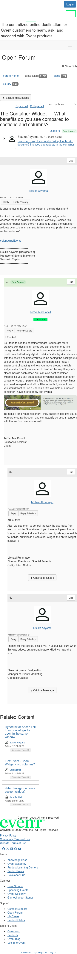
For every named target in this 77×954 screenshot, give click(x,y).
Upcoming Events (17, 890)
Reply (6, 201)
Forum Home (11, 75)
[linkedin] (11, 848)
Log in (70, 4)
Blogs (59, 75)
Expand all (22, 106)
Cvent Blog (13, 939)
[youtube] (19, 848)
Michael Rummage (42, 502)
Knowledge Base (17, 860)
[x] (7, 848)
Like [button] (71, 160)
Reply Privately (20, 201)
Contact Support (17, 909)
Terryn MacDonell (40, 312)
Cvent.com (13, 931)
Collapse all (37, 106)
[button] (5, 138)
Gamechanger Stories (20, 897)
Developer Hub (16, 875)
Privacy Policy (8, 835)
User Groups (15, 886)
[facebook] (3, 848)
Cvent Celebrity (16, 894)
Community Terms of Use (15, 839)
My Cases (13, 916)
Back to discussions (17, 97)
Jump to (63, 131)
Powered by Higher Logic (38, 952)
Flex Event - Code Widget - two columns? (20, 762)
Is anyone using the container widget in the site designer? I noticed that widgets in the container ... (44, 144)
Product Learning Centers (22, 867)
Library (10, 84)
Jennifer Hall (16, 797)
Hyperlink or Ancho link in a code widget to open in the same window (20, 732)
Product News (15, 871)
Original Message (43, 577)
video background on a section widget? (20, 790)
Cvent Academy (16, 863)
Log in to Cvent (16, 942)
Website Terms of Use (13, 843)
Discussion (35, 75)
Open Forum (15, 912)
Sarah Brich (15, 769)
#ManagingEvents (10, 240)
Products (12, 935)
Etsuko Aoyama (38, 191)
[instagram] (15, 848)
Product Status (16, 920)
